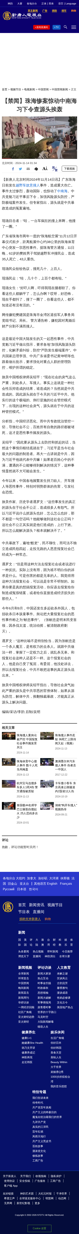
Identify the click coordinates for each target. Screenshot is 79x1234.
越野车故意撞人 (28, 185)
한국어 (33, 889)
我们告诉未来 (40, 1097)
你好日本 (56, 1042)
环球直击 (23, 978)
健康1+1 (27, 1037)
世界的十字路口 (47, 1012)
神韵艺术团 (27, 1193)
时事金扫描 (44, 983)
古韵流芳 (62, 983)
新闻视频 (25, 967)
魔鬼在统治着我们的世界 (47, 1117)
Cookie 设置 (39, 1228)
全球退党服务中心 (30, 1198)
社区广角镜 (25, 1012)
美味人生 (56, 1057)
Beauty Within (59, 1062)
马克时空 (43, 1016)
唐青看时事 (44, 1007)
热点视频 (38, 951)
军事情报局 (44, 1002)
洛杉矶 (42, 878)
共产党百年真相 (41, 1107)
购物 (48, 919)
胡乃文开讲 (28, 1047)
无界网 (8, 1203)
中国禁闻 (43, 89)
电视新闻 (29, 89)
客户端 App (11, 1185)
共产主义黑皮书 (41, 1141)
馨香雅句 (62, 987)
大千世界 (56, 1066)
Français (66, 883)
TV (57, 27)
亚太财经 (23, 1021)
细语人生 (43, 1026)
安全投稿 (24, 1180)
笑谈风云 (62, 978)
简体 (51, 3)
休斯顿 (65, 878)
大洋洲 (53, 878)
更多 (37, 1203)
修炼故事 (37, 1155)
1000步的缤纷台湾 (60, 1079)
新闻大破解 (44, 997)
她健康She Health (32, 1042)
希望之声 (9, 1198)
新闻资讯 (36, 905)
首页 (4, 89)
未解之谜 (62, 973)
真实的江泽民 (40, 1126)
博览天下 (23, 956)
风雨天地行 (39, 1136)
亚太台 (24, 883)
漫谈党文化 (39, 1150)
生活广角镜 (57, 1037)
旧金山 (12, 883)
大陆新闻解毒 (46, 1021)
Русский (8, 889)
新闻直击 (23, 992)
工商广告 (37, 1160)
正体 (43, 3)
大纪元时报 (45, 1193)
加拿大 (31, 878)
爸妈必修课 (63, 997)
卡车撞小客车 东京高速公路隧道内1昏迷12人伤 (65, 787)
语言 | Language (67, 3)
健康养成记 (28, 1052)
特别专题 (39, 1092)
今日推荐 (67, 951)
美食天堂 (56, 1052)
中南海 (62, 191)
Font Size (45, 168)
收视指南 (40, 1176)
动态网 (62, 1198)
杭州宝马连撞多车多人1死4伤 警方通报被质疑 (27, 787)
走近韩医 (27, 1062)
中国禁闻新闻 (60, 89)
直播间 (38, 912)
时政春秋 (43, 987)
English (52, 883)
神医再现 (27, 1057)
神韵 (10, 3)
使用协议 (9, 1180)
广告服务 (40, 1180)
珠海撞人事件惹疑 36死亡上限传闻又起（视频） (65, 739)
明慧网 (49, 1198)
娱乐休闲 (57, 1032)
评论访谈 (44, 967)
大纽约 (20, 878)
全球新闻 (23, 973)
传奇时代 (37, 1102)
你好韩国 (56, 1047)
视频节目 (15, 89)
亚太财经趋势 (26, 1016)
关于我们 (25, 1176)
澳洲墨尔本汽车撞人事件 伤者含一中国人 (65, 765)
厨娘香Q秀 (57, 1071)
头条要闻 (23, 951)
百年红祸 (37, 1131)
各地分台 (32, 3)
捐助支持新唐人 (30, 919)
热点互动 (43, 978)
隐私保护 (56, 1176)
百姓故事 (37, 1146)
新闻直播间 (42, 27)
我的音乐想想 (59, 1086)
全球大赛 (64, 956)
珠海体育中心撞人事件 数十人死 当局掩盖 (27, 765)
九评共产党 (39, 1122)
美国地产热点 (65, 1007)
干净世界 (61, 1193)
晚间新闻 (23, 987)
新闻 (21, 932)
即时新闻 (52, 951)
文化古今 (62, 1002)
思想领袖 (43, 992)
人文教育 (64, 967)
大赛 (19, 3)
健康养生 (28, 1032)
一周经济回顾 (26, 1007)
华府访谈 (23, 1002)
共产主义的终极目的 (44, 1112)
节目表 (24, 912)
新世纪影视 (23, 1203)
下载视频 (69, 168)
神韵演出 (50, 956)
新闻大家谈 (44, 973)
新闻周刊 (23, 997)
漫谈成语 (62, 992)
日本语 (21, 889)
